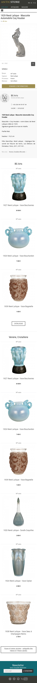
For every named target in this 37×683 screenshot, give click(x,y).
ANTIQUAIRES (15, 7)
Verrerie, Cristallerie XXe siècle (17, 152)
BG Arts (14, 95)
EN (31, 3)
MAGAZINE (25, 7)
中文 (34, 3)
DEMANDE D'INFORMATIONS (18, 86)
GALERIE (13, 108)
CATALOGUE (4, 7)
